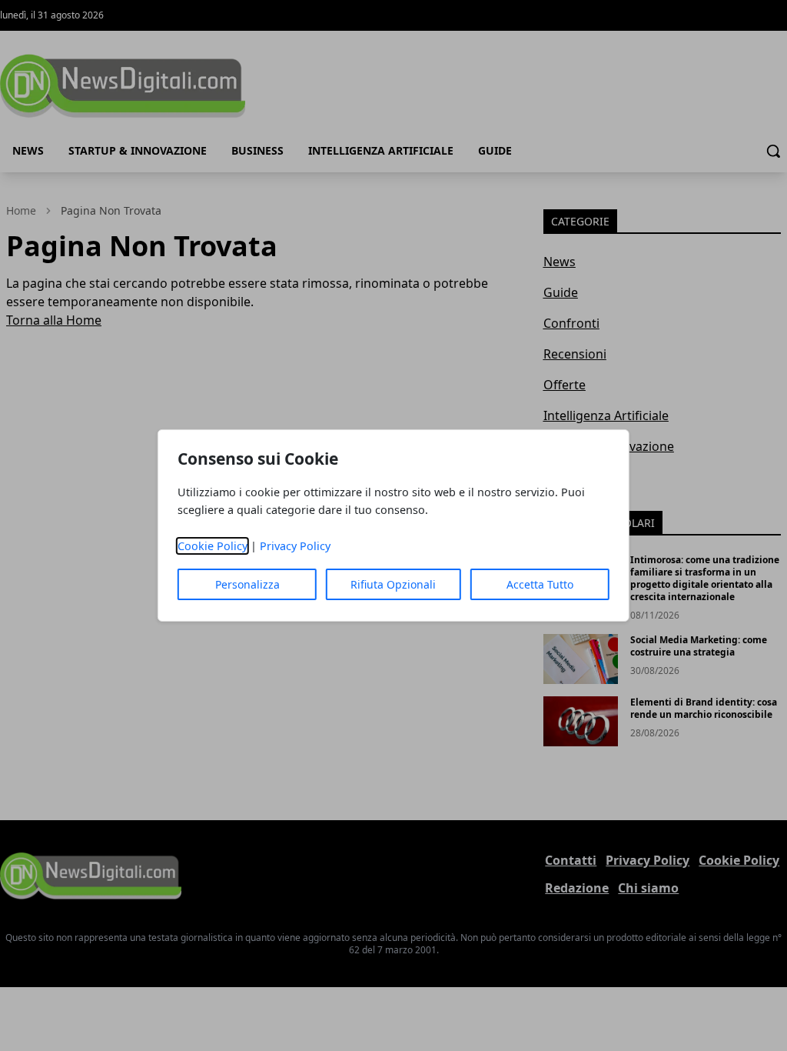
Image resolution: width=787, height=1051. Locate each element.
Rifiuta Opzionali (393, 584)
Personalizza (247, 584)
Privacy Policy (295, 546)
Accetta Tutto (539, 584)
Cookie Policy (212, 546)
